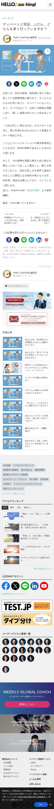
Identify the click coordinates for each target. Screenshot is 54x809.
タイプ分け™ (36, 766)
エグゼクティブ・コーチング (15, 479)
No (50, 804)
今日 (5, 507)
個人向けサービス (11, 776)
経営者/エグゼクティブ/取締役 (15, 475)
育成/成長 (44, 479)
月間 (19, 507)
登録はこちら (27, 704)
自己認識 (6, 465)
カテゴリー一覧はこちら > (14, 493)
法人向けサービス (11, 773)
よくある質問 (35, 779)
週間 (12, 507)
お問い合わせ (35, 784)
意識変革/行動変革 (10, 470)
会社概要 (7, 763)
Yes (41, 804)
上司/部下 (7, 484)
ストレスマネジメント (17, 286)
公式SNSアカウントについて (14, 594)
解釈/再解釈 (40, 470)
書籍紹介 (7, 769)
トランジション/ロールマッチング (28, 484)
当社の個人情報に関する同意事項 (32, 797)
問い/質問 (33, 479)
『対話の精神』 (33, 190)
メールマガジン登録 (38, 774)
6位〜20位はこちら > (43, 569)
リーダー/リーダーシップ (23, 465)
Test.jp (33, 769)
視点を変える (26, 470)
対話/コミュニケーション (13, 489)
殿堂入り (27, 507)
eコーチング (8, 18)
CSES (33, 763)
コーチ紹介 (8, 766)
